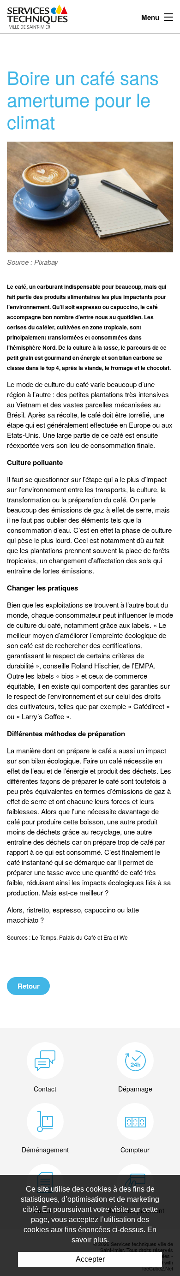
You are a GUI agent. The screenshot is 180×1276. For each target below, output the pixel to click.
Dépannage (135, 1088)
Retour (29, 986)
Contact (45, 1088)
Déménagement (45, 1149)
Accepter (90, 1259)
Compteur (135, 1149)
